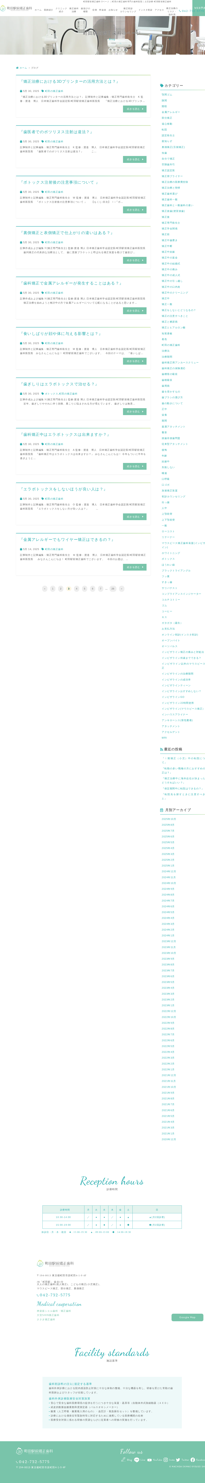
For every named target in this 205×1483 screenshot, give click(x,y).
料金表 (102, 10)
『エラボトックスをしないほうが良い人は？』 (63, 489)
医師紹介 (48, 10)
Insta (172, 1460)
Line (142, 1460)
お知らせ (113, 10)
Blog (129, 1460)
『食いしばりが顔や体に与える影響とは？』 (61, 333)
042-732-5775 (193, 11)
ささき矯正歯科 (46, 1319)
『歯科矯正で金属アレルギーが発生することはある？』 (71, 283)
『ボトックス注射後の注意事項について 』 (59, 182)
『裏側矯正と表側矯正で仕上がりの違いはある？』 (67, 233)
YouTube (157, 1460)
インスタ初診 (145, 10)
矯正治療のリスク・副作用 (172, 11)
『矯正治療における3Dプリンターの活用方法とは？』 (69, 81)
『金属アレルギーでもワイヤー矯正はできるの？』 (67, 539)
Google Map (187, 1317)
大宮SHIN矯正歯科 (48, 1315)
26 (113, 588)
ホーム (38, 10)
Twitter (185, 1460)
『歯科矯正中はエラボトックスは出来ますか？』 (65, 434)
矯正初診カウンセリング (128, 10)
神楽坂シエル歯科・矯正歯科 (54, 1311)
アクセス (159, 10)
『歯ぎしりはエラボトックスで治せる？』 (59, 384)
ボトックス (51, 393)
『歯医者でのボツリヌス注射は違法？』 (56, 132)
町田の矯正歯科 (54, 91)
